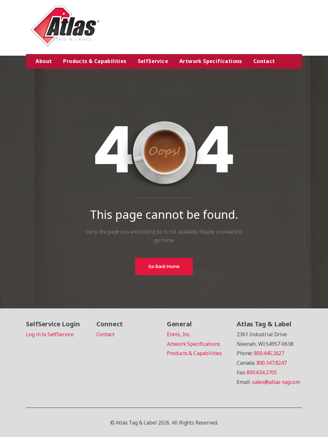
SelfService (153, 61)
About (44, 61)
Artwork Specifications (210, 61)
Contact (264, 61)
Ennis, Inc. (179, 334)
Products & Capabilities (94, 61)
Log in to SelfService (50, 334)
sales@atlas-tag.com (276, 381)
